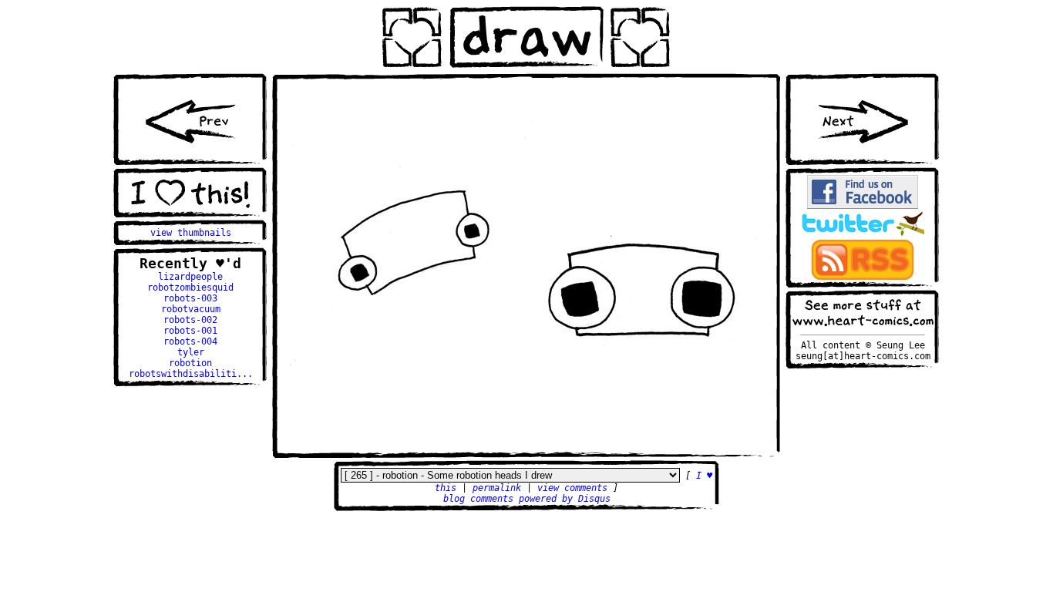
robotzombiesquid (190, 287)
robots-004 (190, 341)
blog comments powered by (527, 498)
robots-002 (190, 319)
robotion (190, 363)
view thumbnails (190, 232)
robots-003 (190, 298)
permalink (497, 488)
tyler (190, 352)
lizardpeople (190, 276)
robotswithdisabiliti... (191, 373)
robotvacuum (190, 309)
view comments (572, 488)
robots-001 (190, 330)
